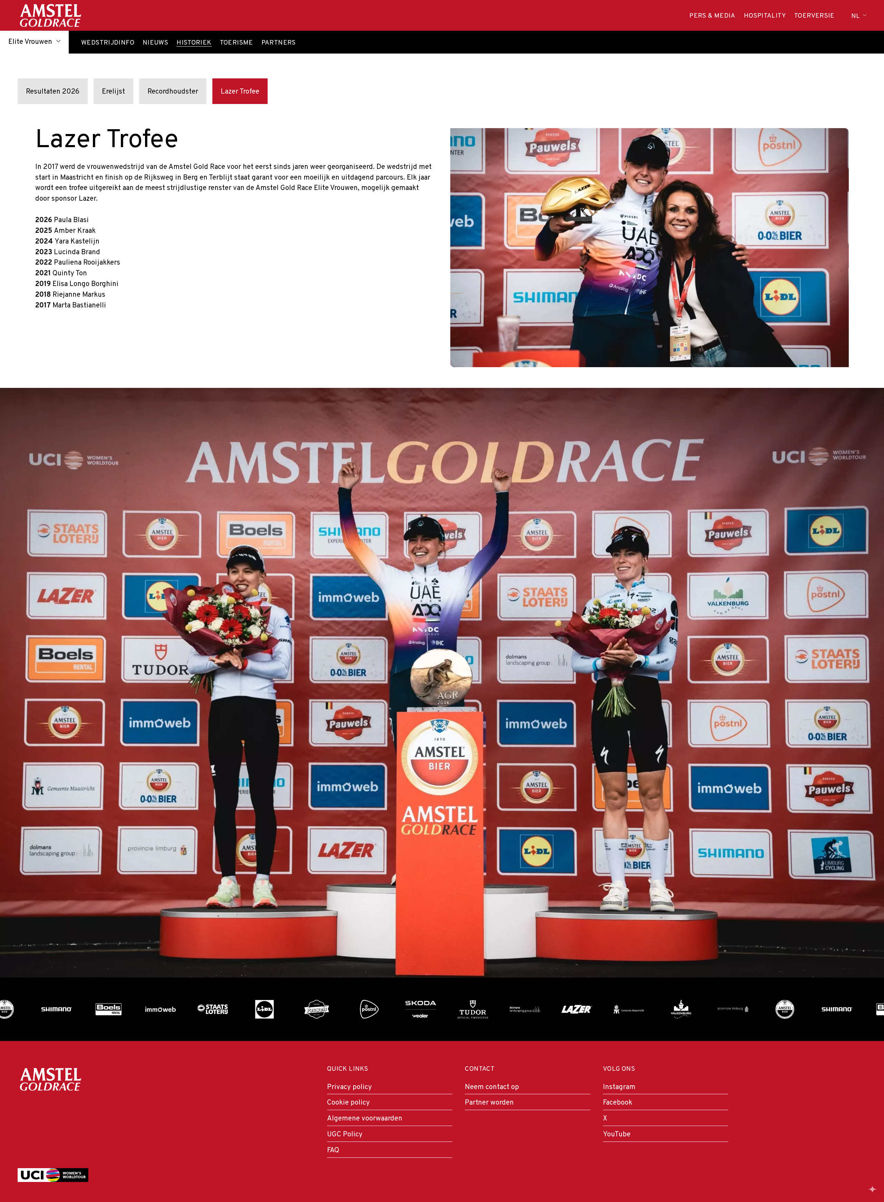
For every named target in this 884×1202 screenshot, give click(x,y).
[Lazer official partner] (546, 1009)
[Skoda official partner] (390, 1009)
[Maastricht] (598, 1009)
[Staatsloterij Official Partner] (181, 1009)
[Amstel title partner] (754, 1009)
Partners (278, 43)
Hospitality (765, 16)
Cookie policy (348, 1102)
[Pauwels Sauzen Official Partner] (285, 1009)
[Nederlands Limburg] (702, 1009)
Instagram (619, 1087)
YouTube (617, 1134)
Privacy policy (349, 1087)
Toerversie (814, 16)
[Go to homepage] (50, 15)
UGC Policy (345, 1134)
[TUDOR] (442, 1009)
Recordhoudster (172, 91)
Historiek (193, 43)
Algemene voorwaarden (364, 1118)
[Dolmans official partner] (494, 1009)
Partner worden (489, 1102)
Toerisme (236, 43)
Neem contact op (492, 1087)
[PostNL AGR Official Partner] (337, 1009)
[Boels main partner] (77, 1009)
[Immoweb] (129, 1009)
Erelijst (113, 91)
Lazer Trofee (240, 91)
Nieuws (155, 43)
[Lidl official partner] (234, 1009)
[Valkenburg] (650, 1009)
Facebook (617, 1102)
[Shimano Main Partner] (25, 1009)
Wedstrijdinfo (107, 43)
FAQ (333, 1150)
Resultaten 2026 (52, 91)
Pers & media (712, 16)
